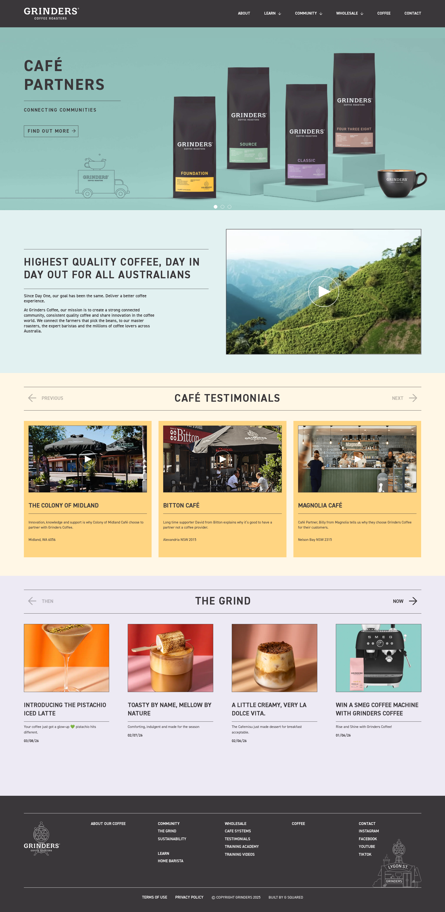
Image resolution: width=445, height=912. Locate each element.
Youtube (367, 847)
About (244, 14)
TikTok (365, 854)
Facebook (368, 839)
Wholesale (347, 14)
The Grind (167, 831)
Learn (270, 14)
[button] (215, 207)
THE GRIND (223, 601)
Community (306, 14)
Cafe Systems (238, 831)
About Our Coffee (108, 824)
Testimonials (237, 839)
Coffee (384, 14)
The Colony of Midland (64, 506)
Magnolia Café (320, 506)
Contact (412, 14)
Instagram (369, 831)
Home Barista (170, 861)
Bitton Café (181, 506)
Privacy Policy (189, 897)
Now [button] (398, 601)
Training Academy (242, 847)
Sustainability (172, 839)
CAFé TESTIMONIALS (228, 398)
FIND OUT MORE (49, 131)
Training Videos (240, 854)
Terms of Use (154, 897)
